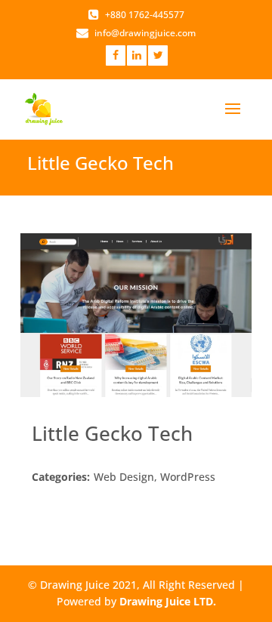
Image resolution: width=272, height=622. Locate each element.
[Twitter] (158, 55)
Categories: (61, 477)
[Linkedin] (137, 55)
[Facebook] (115, 55)
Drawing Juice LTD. (167, 601)
